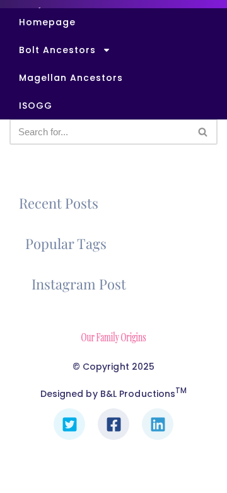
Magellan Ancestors (71, 77)
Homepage (47, 22)
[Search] (203, 132)
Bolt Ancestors (57, 50)
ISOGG (35, 105)
